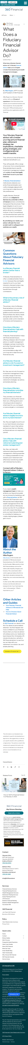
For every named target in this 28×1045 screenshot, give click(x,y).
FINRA (8, 1011)
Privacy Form (5, 924)
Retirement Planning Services (10, 895)
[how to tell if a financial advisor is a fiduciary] (14, 785)
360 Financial (10, 1039)
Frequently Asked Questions (10, 942)
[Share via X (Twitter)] (7, 767)
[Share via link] (15, 767)
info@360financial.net (8, 878)
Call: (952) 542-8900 (8, 5)
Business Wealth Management (10, 902)
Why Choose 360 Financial (9, 955)
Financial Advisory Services (9, 889)
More (11, 15)
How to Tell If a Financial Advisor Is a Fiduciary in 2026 (14, 796)
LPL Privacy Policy (7, 1036)
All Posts (4, 15)
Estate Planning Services (9, 896)
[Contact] (24, 936)
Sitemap (13, 1041)
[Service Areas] (24, 959)
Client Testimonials (7, 952)
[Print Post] (19, 767)
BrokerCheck (18, 971)
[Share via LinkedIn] (11, 767)
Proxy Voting (5, 974)
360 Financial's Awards (8, 957)
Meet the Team (6, 948)
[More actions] (24, 24)
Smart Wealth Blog (7, 950)
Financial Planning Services (9, 891)
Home (4, 934)
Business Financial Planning (9, 900)
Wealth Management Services (10, 893)
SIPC (12, 1011)
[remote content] (14, 124)
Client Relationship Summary (10, 922)
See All (23, 775)
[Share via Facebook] (4, 767)
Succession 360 (6, 904)
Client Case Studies (7, 944)
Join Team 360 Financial (8, 912)
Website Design (6, 1041)
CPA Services (6, 898)
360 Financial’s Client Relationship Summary (13, 1032)
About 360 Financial (7, 946)
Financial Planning (7, 762)
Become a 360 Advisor (8, 914)
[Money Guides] (24, 938)
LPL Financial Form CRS (8, 965)
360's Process (6, 940)
